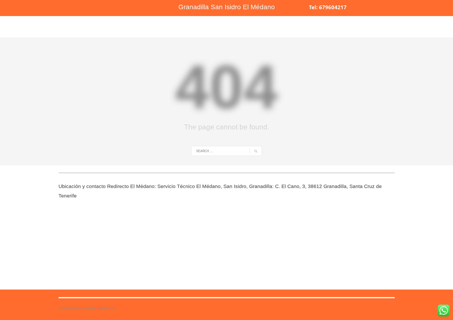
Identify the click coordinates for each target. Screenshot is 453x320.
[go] (256, 151)
